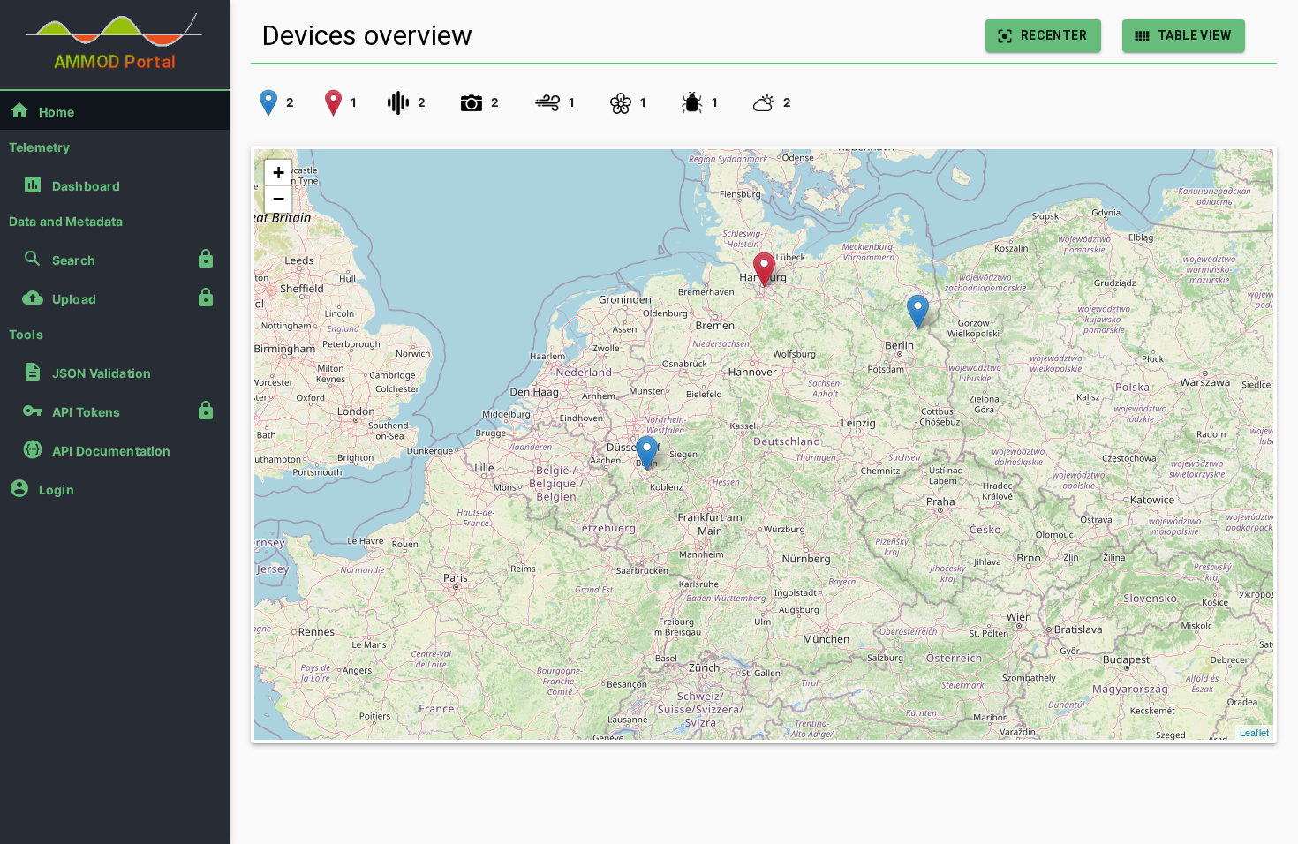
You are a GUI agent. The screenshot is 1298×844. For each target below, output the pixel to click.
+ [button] (278, 173)
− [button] (278, 199)
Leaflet (1254, 732)
